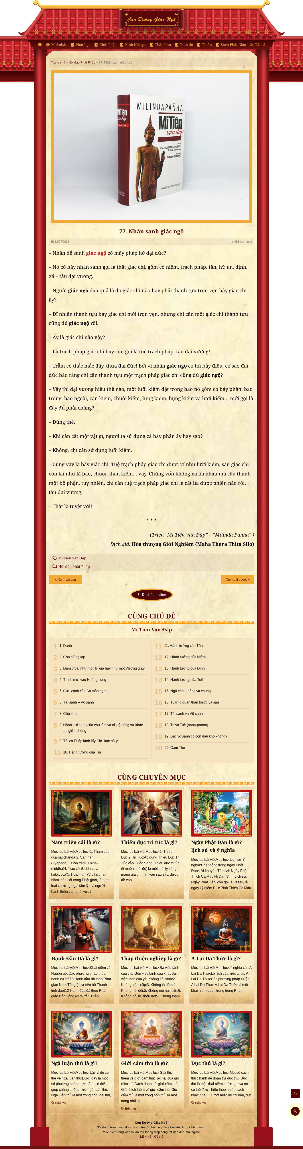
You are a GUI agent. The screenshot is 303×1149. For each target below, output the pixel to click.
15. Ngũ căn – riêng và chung (188, 691)
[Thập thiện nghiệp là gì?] (151, 929)
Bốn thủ (60, 1103)
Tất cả (260, 44)
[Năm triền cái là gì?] (81, 813)
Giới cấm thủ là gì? (144, 1063)
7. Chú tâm (68, 714)
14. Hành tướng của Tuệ (184, 680)
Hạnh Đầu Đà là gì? (74, 958)
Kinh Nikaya (135, 44)
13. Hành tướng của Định (185, 668)
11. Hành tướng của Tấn (183, 646)
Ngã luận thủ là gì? (74, 1063)
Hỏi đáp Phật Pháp (82, 62)
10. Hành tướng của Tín (82, 752)
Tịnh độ (186, 44)
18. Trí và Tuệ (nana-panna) (186, 725)
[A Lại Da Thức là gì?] (221, 929)
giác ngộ (96, 253)
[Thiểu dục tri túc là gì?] (151, 813)
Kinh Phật (107, 44)
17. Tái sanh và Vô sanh (184, 714)
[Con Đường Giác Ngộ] (40, 44)
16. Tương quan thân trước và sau (192, 702)
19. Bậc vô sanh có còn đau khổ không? (196, 736)
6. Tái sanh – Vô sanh (76, 702)
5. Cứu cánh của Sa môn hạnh (83, 691)
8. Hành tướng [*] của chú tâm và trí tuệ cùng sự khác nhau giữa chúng (101, 728)
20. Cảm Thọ (175, 747)
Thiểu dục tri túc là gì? (149, 842)
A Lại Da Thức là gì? (216, 958)
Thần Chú (163, 44)
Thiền (207, 44)
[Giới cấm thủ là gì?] (151, 1034)
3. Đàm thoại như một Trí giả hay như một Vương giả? (102, 668)
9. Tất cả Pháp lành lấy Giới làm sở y (88, 741)
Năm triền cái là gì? (75, 842)
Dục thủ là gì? (208, 1063)
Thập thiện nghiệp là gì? (151, 958)
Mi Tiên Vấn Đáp (72, 558)
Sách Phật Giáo (233, 44)
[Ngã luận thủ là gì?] (81, 1034)
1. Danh (65, 646)
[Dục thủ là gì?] (221, 1034)
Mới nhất (59, 44)
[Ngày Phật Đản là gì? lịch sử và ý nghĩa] (221, 813)
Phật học (83, 44)
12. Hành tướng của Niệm (185, 657)
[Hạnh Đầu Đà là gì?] (81, 929)
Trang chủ (58, 62)
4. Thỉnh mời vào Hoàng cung (82, 680)
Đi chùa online (154, 594)
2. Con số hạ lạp (72, 657)
